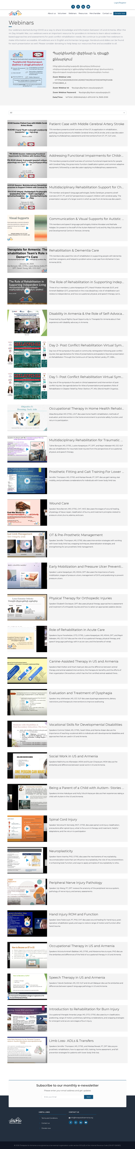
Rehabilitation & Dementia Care (74, 250)
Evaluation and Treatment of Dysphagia (80, 693)
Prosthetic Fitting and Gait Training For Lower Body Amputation (86, 472)
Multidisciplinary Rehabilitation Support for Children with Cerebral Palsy (86, 187)
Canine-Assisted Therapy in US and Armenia (83, 661)
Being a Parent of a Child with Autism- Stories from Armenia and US (86, 788)
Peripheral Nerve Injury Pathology (75, 883)
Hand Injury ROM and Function (73, 914)
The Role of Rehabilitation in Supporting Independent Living (86, 282)
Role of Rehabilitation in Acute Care (77, 630)
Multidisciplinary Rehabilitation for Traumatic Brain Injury (86, 440)
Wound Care (59, 503)
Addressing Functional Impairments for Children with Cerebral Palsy (86, 156)
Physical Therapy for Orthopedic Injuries (80, 598)
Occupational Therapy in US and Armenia (82, 946)
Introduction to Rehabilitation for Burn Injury (84, 1009)
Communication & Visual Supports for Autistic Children (86, 219)
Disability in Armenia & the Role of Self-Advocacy (86, 314)
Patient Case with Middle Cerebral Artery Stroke (86, 124)
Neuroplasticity (61, 851)
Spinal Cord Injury (63, 819)
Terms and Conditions (49, 1118)
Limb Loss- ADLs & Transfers (71, 1041)
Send (88, 1097)
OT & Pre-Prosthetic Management (76, 535)
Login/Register (120, 3)
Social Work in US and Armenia (73, 756)
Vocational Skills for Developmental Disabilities (85, 725)
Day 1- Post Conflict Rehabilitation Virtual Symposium (91, 377)
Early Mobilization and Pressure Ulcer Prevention (86, 566)
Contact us (46, 1123)
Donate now (46, 1128)
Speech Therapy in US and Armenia (77, 977)
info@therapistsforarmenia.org (82, 1118)
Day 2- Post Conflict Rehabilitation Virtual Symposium (86, 345)
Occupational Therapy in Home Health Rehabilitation (86, 408)
